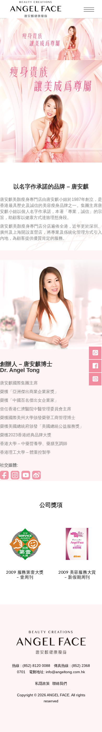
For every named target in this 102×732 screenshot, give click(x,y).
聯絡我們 (59, 683)
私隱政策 (42, 683)
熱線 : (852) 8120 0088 (31, 665)
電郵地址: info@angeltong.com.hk (57, 672)
